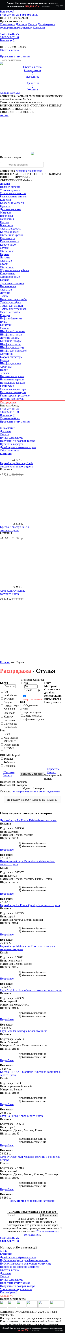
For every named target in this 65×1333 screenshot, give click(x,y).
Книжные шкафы (10, 340)
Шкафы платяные (11, 334)
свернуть (60, 5)
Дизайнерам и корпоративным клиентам (27, 26)
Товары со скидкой (32, 699)
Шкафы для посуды (12, 347)
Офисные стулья (33, 719)
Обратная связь (9, 450)
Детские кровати (10, 209)
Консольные (7, 273)
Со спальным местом (13, 193)
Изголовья (6, 215)
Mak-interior (11, 737)
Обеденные (7, 251)
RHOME (9, 748)
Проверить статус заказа (15, 1282)
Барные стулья (32, 712)
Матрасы (5, 212)
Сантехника (7, 95)
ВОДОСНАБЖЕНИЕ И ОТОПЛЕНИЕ (24, 173)
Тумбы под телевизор (13, 308)
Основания (7, 218)
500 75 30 (9, 37)
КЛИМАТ (55, 173)
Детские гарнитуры (12, 398)
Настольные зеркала (12, 382)
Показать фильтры (32, 679)
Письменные (8, 286)
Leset (7, 734)
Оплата (32, 24)
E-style (8, 702)
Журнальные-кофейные (14, 270)
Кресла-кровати (10, 231)
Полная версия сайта (13, 1298)
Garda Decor (11, 705)
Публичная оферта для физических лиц (24, 1260)
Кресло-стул (7, 238)
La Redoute (10, 723)
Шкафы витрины (10, 344)
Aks (6, 691)
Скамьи (4, 328)
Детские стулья (32, 715)
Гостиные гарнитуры (13, 392)
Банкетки (6, 324)
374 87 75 (9, 33)
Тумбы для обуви (10, 302)
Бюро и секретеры (11, 356)
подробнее (45, 6)
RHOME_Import (10, 755)
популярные (19, 791)
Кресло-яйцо (8, 244)
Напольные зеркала (12, 379)
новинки (32, 791)
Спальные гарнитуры (13, 389)
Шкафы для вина (10, 363)
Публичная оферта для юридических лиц (25, 1263)
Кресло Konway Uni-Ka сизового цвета (14, 528)
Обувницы (6, 353)
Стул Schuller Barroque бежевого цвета (23, 1030)
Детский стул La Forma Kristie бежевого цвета (28, 820)
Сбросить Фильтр (8, 774)
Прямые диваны (10, 186)
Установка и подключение (16, 1289)
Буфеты (4, 360)
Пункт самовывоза (11, 437)
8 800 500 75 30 (29, 14)
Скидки (5, 92)
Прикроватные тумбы (13, 299)
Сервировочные (10, 276)
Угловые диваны (10, 190)
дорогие (44, 791)
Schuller (8, 758)
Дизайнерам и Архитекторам (18, 447)
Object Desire (11, 744)
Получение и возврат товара (17, 440)
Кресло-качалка (9, 241)
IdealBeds (9, 712)
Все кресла (6, 225)
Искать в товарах (10, 157)
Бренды (15, 92)
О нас (3, 1250)
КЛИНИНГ (7, 177)
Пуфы (3, 321)
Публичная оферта (11, 444)
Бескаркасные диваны (13, 196)
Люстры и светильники (30, 95)
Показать (13, 781)
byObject (9, 698)
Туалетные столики (12, 283)
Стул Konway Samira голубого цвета (12, 592)
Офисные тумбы (10, 312)
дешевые (54, 791)
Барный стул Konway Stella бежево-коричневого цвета (16, 465)
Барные (4, 254)
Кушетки (5, 199)
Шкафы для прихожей (13, 350)
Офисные (6, 260)
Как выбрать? (8, 1292)
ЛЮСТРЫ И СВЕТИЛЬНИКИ (15, 179)
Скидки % (6, 1295)
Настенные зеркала (12, 376)
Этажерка (10, 765)
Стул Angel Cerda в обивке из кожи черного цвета (31, 990)
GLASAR (10, 709)
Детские (5, 257)
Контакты (39, 27)
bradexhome (11, 695)
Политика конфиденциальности (20, 1266)
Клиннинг (15, 99)
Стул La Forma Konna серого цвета (21, 1115)
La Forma (9, 720)
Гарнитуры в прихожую (15, 395)
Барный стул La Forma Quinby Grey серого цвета (30, 905)
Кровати (5, 206)
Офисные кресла (10, 228)
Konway (9, 716)
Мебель (27, 99)
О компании (7, 24)
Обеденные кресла (11, 234)
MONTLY (10, 741)
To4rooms (9, 762)
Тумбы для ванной (11, 305)
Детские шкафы (10, 337)
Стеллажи (6, 366)
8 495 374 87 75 (9, 14)
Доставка (21, 24)
